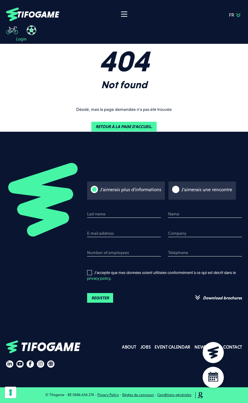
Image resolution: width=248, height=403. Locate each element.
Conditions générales (174, 395)
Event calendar (172, 347)
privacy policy (98, 278)
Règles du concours (138, 395)
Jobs (145, 347)
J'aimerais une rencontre (206, 189)
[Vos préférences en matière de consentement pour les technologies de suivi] (10, 392)
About (129, 347)
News (200, 347)
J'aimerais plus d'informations (130, 189)
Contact (232, 347)
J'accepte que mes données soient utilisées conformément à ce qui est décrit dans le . (161, 275)
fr (231, 15)
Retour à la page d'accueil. (124, 126)
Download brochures (222, 297)
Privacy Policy (108, 395)
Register (100, 297)
